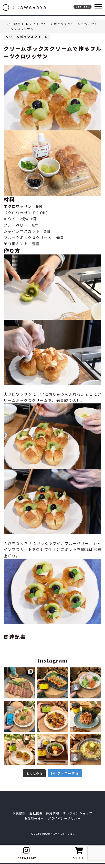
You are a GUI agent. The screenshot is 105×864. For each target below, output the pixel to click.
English (81, 7)
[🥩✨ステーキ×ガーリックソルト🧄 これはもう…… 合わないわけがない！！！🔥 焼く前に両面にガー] (19, 682)
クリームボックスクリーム (27, 36)
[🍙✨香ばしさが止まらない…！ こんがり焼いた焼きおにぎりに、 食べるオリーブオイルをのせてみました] (19, 749)
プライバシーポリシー (64, 818)
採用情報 (52, 813)
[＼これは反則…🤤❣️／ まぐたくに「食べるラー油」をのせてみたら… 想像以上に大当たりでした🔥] (85, 716)
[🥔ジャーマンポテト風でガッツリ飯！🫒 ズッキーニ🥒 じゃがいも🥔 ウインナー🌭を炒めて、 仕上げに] (52, 716)
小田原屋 (14, 24)
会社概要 (35, 813)
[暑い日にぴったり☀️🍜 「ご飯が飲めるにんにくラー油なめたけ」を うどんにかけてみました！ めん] (85, 682)
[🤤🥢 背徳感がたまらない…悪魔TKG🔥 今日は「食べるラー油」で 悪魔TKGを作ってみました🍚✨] (52, 749)
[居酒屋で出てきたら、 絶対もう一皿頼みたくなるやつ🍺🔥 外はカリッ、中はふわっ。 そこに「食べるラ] (52, 682)
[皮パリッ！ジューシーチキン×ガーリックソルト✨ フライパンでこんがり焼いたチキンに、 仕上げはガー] (19, 716)
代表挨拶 (19, 813)
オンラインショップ (78, 813)
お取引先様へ (34, 818)
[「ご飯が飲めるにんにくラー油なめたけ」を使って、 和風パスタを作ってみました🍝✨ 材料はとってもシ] (85, 749)
